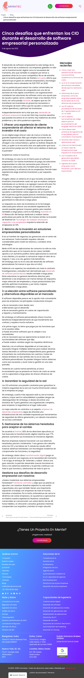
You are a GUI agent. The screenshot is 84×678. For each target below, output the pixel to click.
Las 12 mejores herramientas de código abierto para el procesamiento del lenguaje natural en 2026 (71, 121)
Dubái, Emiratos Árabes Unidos (69, 637)
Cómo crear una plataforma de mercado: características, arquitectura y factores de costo (72, 75)
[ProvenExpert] (14, 593)
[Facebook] (7, 593)
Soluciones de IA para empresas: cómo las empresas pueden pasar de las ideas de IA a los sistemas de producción (71, 98)
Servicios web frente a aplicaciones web (70, 141)
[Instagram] (19, 593)
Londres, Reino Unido (39, 648)
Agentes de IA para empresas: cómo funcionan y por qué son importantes (71, 167)
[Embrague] (3, 593)
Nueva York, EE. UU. (11, 648)
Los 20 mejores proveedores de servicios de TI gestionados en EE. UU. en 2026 (71, 110)
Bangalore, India (10, 636)
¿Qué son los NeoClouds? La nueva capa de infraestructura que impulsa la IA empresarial (71, 149)
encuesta (41, 78)
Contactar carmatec (22, 483)
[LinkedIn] (11, 593)
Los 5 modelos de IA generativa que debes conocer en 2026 (70, 158)
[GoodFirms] (5, 593)
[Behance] (17, 593)
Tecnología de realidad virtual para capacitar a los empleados (25, 221)
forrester (27, 100)
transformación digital (35, 455)
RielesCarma (70, 668)
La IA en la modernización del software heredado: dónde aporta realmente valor (71, 87)
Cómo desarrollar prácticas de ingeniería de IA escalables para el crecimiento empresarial (72, 133)
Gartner (18, 431)
